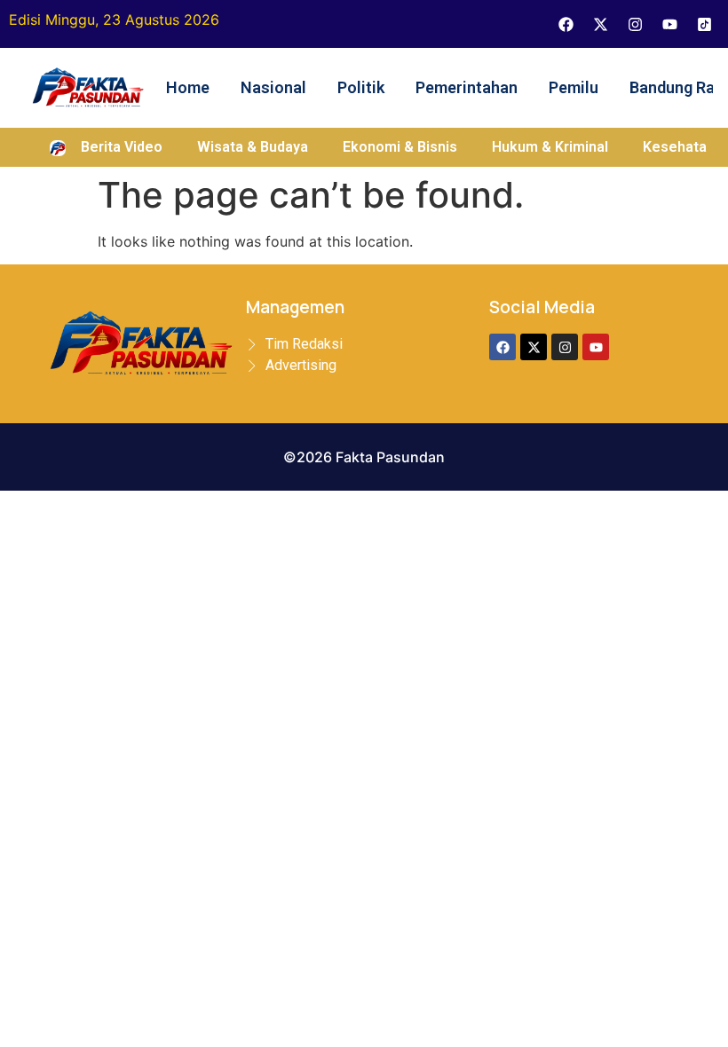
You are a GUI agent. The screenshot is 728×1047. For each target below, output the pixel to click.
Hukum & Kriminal (550, 146)
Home (188, 87)
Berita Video (121, 146)
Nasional (273, 87)
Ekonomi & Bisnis (400, 146)
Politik (360, 87)
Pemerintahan (466, 87)
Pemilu (573, 87)
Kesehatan (679, 146)
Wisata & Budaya (252, 146)
